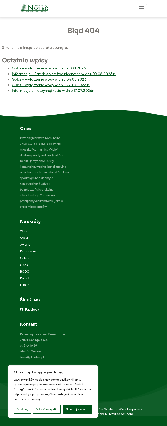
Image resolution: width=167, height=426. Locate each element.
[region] (53, 391)
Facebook (31, 309)
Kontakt (25, 278)
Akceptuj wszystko (77, 409)
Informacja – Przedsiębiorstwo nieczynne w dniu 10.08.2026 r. (64, 73)
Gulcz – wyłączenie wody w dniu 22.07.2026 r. (51, 85)
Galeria (25, 258)
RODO (24, 271)
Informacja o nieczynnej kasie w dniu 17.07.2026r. (53, 90)
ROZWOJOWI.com (119, 414)
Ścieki (24, 238)
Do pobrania (28, 251)
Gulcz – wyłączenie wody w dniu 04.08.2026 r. (51, 79)
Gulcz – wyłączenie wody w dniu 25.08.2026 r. (50, 68)
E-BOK (25, 285)
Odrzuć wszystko (46, 409)
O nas (24, 265)
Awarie (25, 244)
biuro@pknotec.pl (32, 357)
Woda (24, 231)
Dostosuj (22, 409)
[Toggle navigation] (141, 8)
